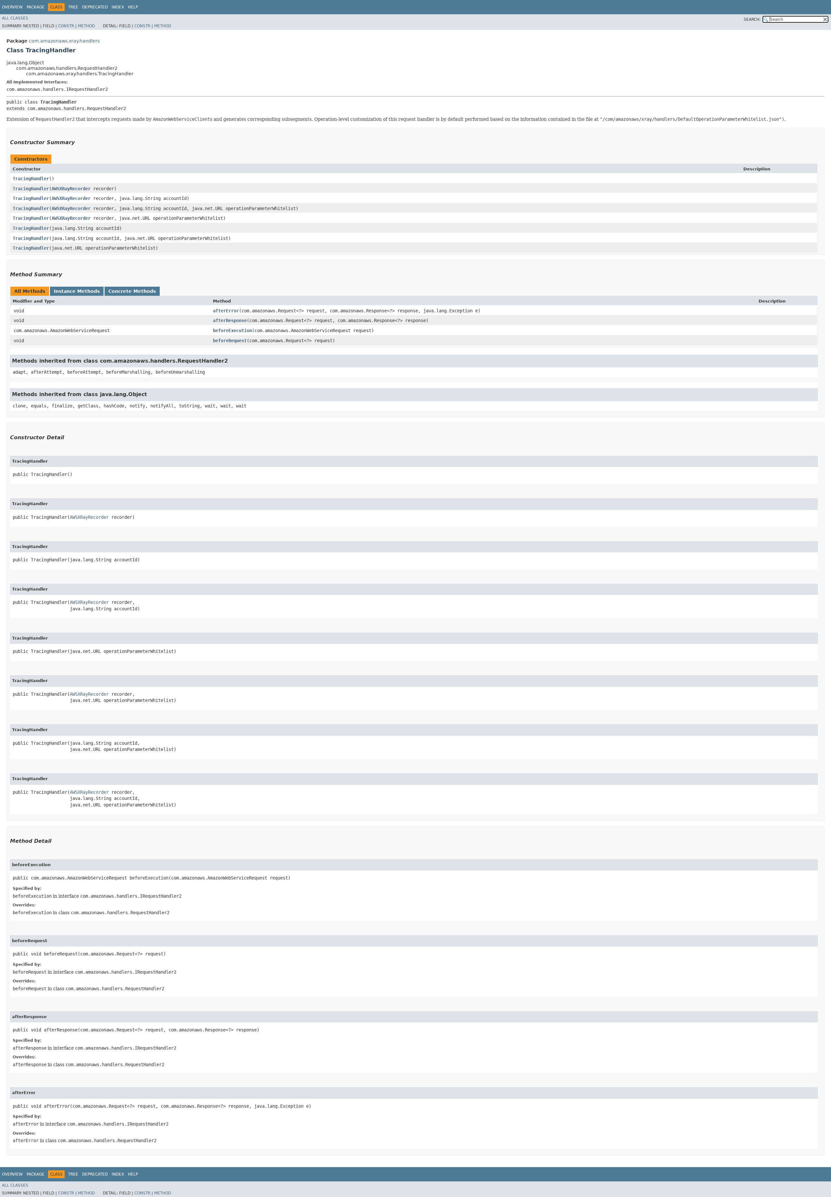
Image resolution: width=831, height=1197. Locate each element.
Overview (12, 7)
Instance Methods (77, 291)
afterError (226, 310)
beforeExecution (232, 330)
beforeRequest (230, 340)
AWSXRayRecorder (71, 188)
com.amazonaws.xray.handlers (64, 41)
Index (118, 7)
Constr (66, 26)
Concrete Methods (132, 291)
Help (133, 7)
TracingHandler (31, 178)
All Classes (15, 18)
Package (35, 7)
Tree (73, 7)
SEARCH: (752, 19)
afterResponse (230, 320)
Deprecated (95, 7)
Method (86, 26)
